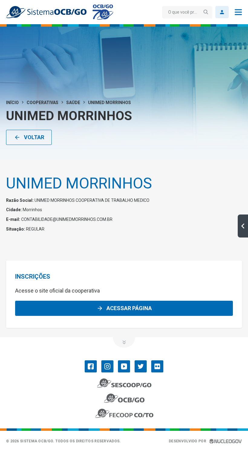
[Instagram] (107, 366)
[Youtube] (124, 366)
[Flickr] (157, 366)
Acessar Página (129, 308)
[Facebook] (91, 366)
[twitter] (141, 366)
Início (12, 102)
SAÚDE (73, 102)
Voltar (34, 137)
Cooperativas (42, 102)
